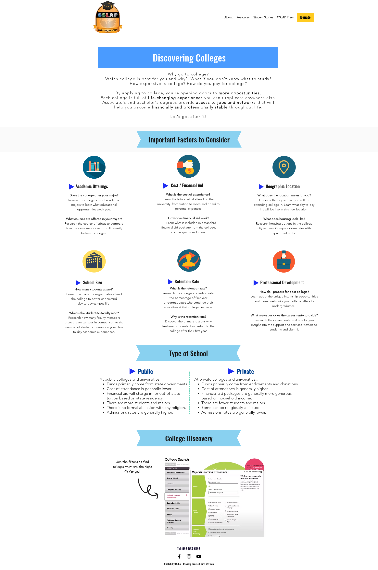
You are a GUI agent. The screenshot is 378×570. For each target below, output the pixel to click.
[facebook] (179, 556)
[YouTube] (198, 556)
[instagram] (189, 556)
